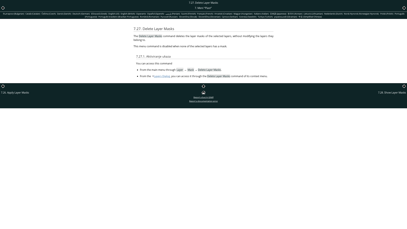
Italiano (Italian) (261, 13)
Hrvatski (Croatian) (223, 13)
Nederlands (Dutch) (333, 13)
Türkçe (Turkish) (265, 16)
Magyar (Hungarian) (243, 13)
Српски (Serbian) (230, 16)
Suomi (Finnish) (188, 13)
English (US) (113, 13)
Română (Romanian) (149, 16)
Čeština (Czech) (48, 13)
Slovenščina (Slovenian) (209, 16)
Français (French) (205, 13)
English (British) (128, 13)
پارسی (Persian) (173, 13)
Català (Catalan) (32, 13)
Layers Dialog (162, 76)
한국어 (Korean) (295, 13)
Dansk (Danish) (64, 13)
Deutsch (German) (81, 13)
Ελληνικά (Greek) (99, 13)
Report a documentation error (203, 101)
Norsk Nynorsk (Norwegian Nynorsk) (361, 13)
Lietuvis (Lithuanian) (313, 13)
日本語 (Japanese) (278, 13)
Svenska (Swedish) (247, 16)
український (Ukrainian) (285, 16)
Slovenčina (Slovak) (188, 16)
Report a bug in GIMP (203, 97)
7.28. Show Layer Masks (392, 92)
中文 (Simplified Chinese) (310, 16)
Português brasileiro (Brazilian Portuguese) (118, 16)
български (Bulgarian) (13, 13)
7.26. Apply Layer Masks (15, 92)
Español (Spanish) (155, 13)
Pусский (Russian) (169, 16)
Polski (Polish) (386, 13)
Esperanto (141, 13)
